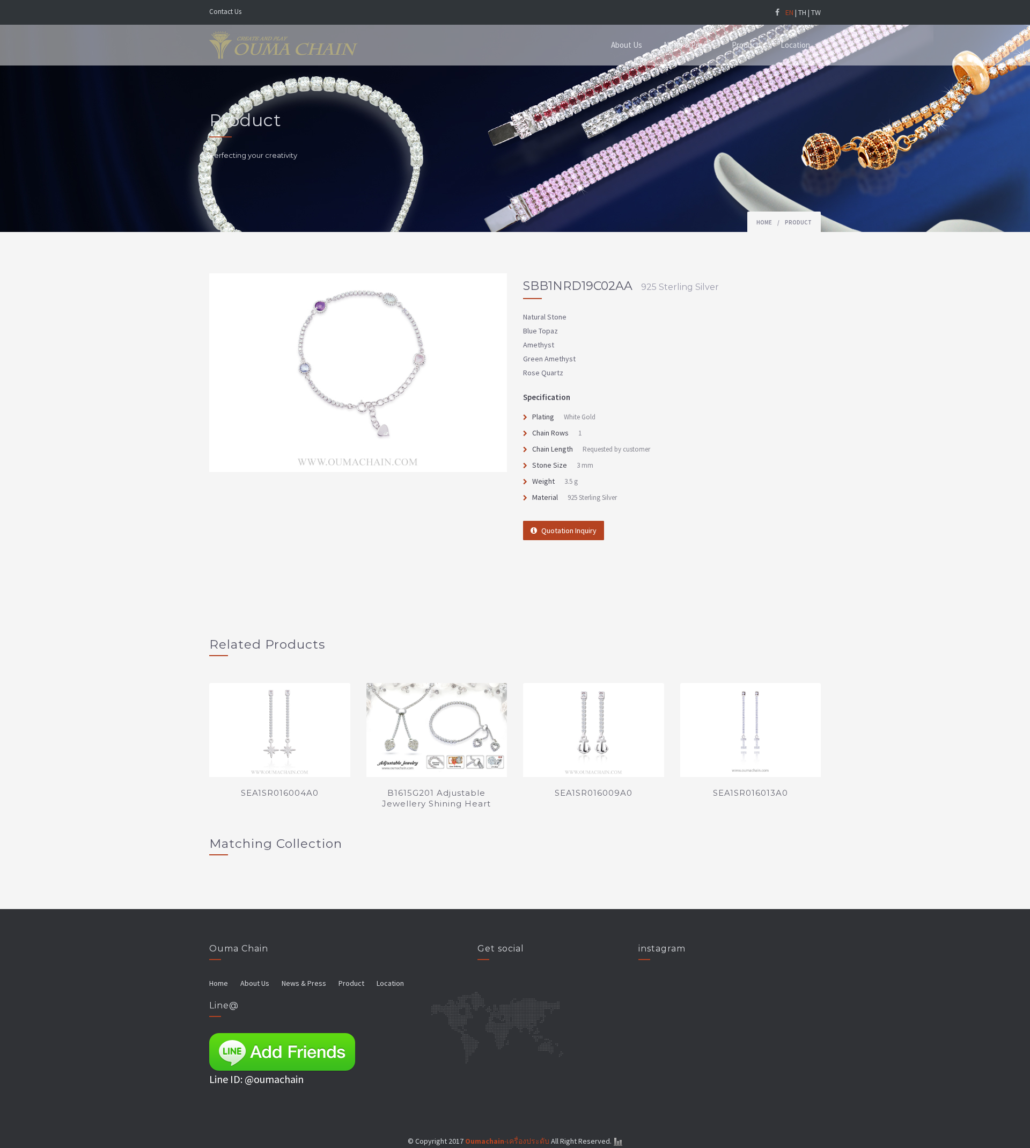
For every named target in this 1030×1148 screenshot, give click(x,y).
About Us (626, 45)
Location (795, 45)
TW (816, 12)
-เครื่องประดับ (507, 1141)
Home (764, 222)
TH (802, 12)
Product (745, 45)
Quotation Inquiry (569, 530)
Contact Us (225, 11)
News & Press (687, 45)
